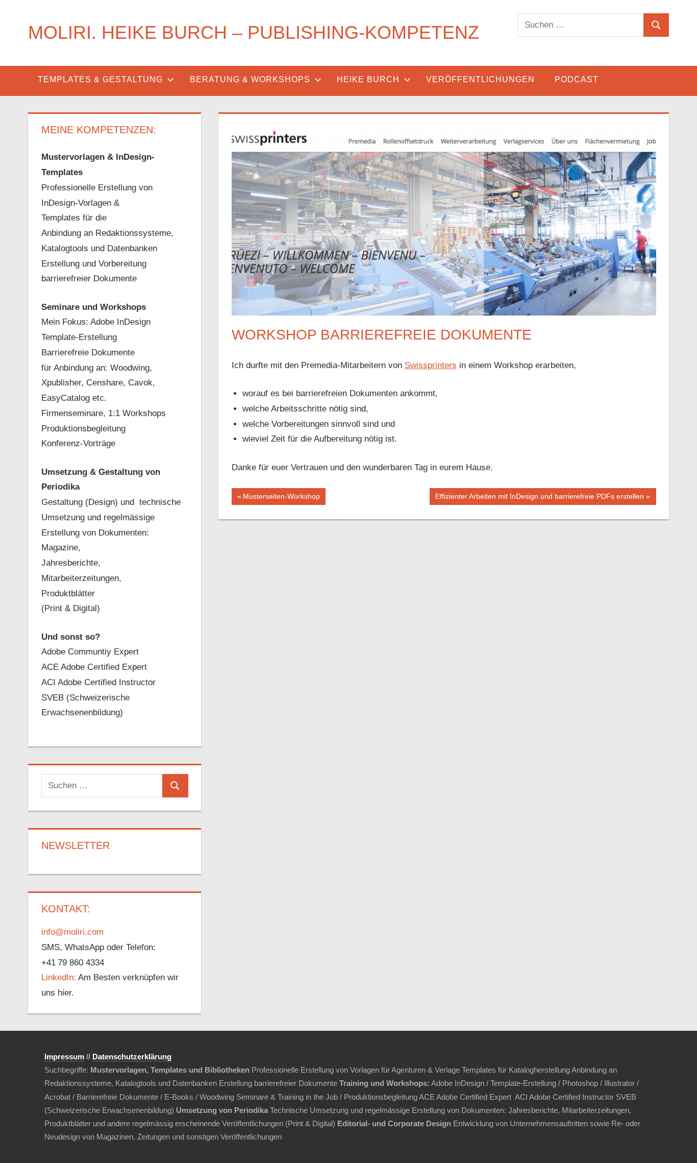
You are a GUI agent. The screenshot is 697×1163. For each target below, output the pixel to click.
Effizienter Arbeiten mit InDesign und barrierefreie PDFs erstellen (539, 498)
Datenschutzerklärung (131, 1056)
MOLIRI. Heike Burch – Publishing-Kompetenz (253, 32)
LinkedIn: (58, 977)
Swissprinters (431, 365)
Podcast (577, 79)
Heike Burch (368, 79)
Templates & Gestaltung (100, 79)
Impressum (64, 1056)
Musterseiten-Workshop (281, 498)
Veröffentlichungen (480, 79)
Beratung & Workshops (250, 79)
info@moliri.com (72, 932)
